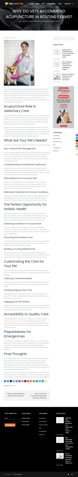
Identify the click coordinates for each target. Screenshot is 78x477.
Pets (59, 4)
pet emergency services (34, 341)
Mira (7, 37)
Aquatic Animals (57, 141)
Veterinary (13, 385)
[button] (5, 381)
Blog (43, 4)
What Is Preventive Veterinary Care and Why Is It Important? (68, 77)
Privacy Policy (26, 424)
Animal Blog (51, 4)
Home (32, 4)
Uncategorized (57, 147)
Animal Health (57, 138)
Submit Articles (26, 418)
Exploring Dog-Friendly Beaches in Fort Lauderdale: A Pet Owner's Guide (68, 53)
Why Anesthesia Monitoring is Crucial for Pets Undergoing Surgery (67, 65)
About (37, 4)
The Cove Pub (18, 474)
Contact (67, 4)
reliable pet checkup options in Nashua (14, 321)
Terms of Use (25, 421)
